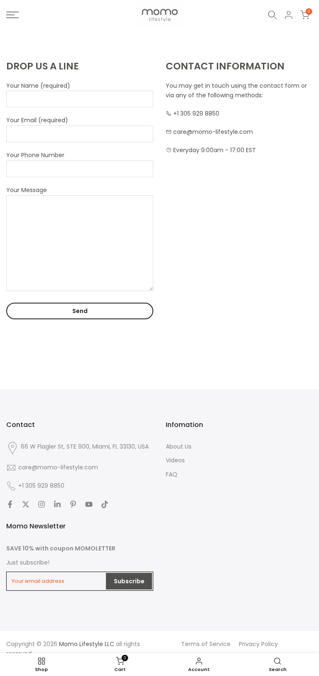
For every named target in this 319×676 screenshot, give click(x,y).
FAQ (171, 474)
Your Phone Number (35, 155)
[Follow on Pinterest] (73, 504)
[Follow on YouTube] (89, 504)
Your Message (26, 190)
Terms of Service (206, 644)
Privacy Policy (258, 644)
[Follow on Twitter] (25, 504)
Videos (175, 460)
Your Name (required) (38, 85)
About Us (178, 446)
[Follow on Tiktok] (104, 504)
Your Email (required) (37, 120)
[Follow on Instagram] (41, 504)
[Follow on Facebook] (10, 504)
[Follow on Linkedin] (57, 504)
